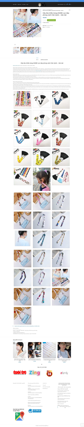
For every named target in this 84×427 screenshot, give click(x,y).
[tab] (37, 59)
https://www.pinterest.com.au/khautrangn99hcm (35, 406)
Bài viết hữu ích (45, 388)
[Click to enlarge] (15, 44)
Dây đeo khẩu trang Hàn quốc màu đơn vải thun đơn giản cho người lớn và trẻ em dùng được (64, 360)
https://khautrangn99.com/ (65, 405)
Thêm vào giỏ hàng (51, 20)
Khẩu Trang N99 (38, 70)
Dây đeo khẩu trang (16, 65)
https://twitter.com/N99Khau (34, 394)
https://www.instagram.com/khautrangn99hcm (35, 392)
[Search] (65, 4)
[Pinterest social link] (48, 27)
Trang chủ (44, 9)
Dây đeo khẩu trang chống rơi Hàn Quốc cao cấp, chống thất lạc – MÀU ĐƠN (19, 360)
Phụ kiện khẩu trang (49, 9)
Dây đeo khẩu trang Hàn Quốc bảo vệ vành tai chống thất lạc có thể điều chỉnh (27, 326)
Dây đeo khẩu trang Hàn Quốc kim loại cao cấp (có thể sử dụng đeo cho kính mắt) (49, 360)
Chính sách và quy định (46, 386)
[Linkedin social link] (49, 27)
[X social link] (46, 27)
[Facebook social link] (45, 27)
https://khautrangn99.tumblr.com (35, 400)
